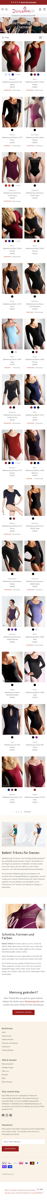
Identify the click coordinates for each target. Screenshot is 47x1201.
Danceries (31, 1190)
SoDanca (26, 1193)
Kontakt (5, 1075)
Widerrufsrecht (7, 1039)
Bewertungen (7, 1082)
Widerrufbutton (8, 1050)
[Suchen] (7, 9)
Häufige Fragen (8, 1067)
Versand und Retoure (10, 1043)
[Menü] (2, 9)
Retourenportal (7, 1064)
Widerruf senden (23, 1012)
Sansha (8, 1193)
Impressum (6, 1046)
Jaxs (13, 1193)
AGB (3, 1032)
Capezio (13, 1190)
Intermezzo (22, 1190)
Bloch (7, 1190)
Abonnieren (10, 1149)
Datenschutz (6, 1036)
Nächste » (28, 812)
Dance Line (10, 1174)
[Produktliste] (43, 37)
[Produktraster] (40, 37)
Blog (3, 1078)
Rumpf (18, 1193)
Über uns (5, 1071)
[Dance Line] (23, 9)
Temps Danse (36, 1193)
